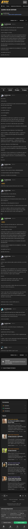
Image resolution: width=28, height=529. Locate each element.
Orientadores (7, 408)
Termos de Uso (13, 513)
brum (9, 481)
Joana (9, 451)
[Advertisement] (14, 72)
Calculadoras (7, 411)
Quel (9, 437)
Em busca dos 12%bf (13, 464)
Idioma (5, 499)
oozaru (5, 347)
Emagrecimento (12, 450)
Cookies (14, 501)
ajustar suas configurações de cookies (14, 517)
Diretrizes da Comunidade (15, 514)
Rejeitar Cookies (7, 522)
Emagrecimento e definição (15, 436)
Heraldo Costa (7, 95)
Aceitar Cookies (21, 522)
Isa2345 (9, 423)
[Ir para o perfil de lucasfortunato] (2, 14)
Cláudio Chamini (11, 431)
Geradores (7, 405)
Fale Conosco (21, 499)
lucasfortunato (6, 13)
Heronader (10, 465)
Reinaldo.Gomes (7, 309)
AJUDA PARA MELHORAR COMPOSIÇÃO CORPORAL (14, 479)
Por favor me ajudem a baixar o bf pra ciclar (16, 421)
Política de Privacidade (13, 499)
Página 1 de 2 (13, 20)
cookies (2, 516)
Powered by (14, 504)
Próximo (22, 20)
